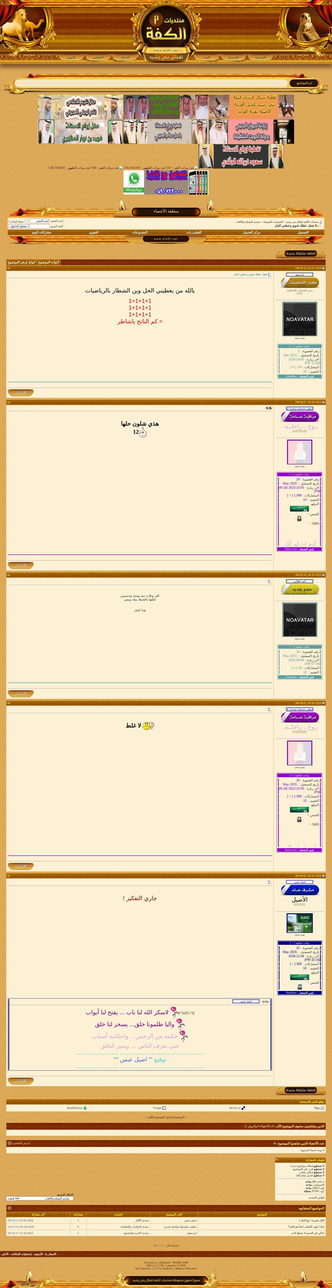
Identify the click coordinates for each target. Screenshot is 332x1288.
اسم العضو (57, 220)
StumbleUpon (74, 1107)
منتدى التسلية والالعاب (248, 221)
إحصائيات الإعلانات (21, 1254)
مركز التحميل (251, 232)
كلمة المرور (56, 226)
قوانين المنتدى (316, 1197)
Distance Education (186, 1268)
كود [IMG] (318, 1187)
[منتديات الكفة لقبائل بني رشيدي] (166, 32)
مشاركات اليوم (42, 232)
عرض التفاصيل (21, 1143)
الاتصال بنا (50, 1254)
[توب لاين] (28, 1284)
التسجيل (303, 232)
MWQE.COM (180, 1262)
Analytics (167, 1268)
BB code (317, 1181)
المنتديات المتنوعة (273, 221)
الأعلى (5, 1254)
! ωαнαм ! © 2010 (175, 1265)
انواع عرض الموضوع (21, 262)
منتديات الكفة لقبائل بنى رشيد (302, 221)
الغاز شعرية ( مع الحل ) (311, 1220)
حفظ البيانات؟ (16, 221)
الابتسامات (318, 1184)
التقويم (94, 232)
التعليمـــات (193, 232)
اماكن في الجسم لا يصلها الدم (308, 1232)
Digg (317, 1107)
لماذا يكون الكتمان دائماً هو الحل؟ (306, 1226)
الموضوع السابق (175, 1117)
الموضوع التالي (156, 1117)
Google (157, 1107)
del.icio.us (235, 1107)
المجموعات (140, 232)
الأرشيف (38, 1254)
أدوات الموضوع (48, 262)
